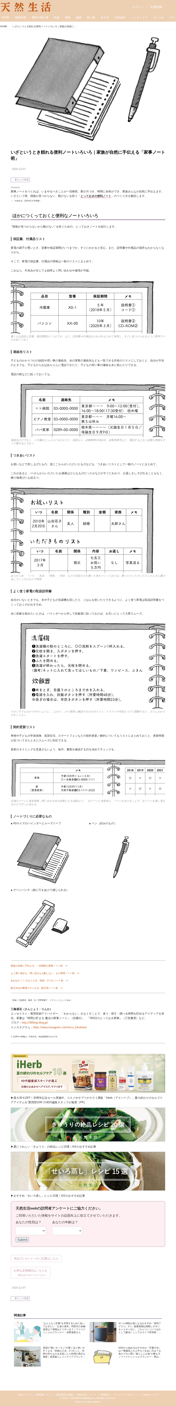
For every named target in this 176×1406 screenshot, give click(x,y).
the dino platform (91, 1401)
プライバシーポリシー (126, 1394)
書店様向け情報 (64, 1394)
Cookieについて (150, 1394)
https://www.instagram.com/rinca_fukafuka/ (60, 1027)
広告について (24, 1394)
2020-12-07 (19, 169)
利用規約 (105, 1394)
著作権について (44, 1394)
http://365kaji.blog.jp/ (35, 1022)
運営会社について (86, 1394)
